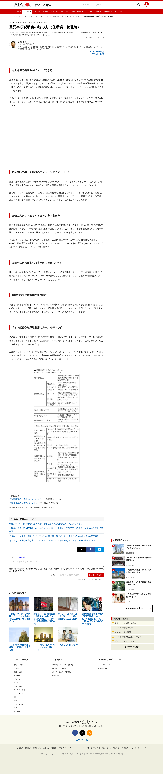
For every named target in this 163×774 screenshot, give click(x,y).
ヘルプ (143, 748)
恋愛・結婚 (18, 686)
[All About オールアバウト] (23, 5)
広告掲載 (46, 748)
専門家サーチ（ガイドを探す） (63, 665)
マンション (27, 11)
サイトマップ (134, 748)
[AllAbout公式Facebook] (75, 733)
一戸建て (18, 11)
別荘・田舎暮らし (78, 11)
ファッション (18, 704)
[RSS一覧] (89, 733)
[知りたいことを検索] (138, 4)
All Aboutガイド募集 (59, 668)
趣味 (15, 700)
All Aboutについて (83, 748)
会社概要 (20, 748)
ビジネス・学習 (19, 690)
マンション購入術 (53, 16)
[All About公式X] (82, 733)
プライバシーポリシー (67, 748)
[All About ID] (146, 4)
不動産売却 (98, 11)
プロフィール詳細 (95, 51)
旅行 (15, 697)
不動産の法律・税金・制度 (113, 11)
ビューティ (18, 675)
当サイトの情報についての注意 (117, 748)
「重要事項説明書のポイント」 (23, 503)
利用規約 (54, 748)
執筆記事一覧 (97, 54)
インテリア (54, 11)
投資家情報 (37, 748)
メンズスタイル (19, 693)
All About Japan (103, 668)
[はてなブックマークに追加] (99, 549)
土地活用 (89, 11)
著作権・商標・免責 (98, 748)
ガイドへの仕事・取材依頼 (61, 672)
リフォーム (37, 11)
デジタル (17, 679)
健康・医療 (18, 672)
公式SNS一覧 (81, 740)
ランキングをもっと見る (132, 608)
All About (17, 16)
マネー (16, 668)
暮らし (16, 683)
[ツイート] (81, 549)
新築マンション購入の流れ (71, 16)
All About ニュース (104, 665)
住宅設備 (46, 11)
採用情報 (28, 748)
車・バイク (18, 711)
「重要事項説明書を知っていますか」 (26, 499)
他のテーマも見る (132, 647)
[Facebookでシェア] (90, 549)
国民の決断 (56, 675)
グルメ (16, 708)
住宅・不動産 (43, 5)
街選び (68, 11)
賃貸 (62, 11)
